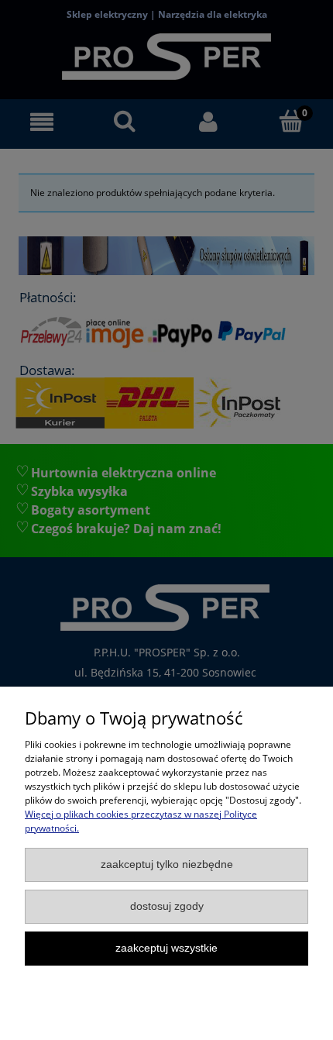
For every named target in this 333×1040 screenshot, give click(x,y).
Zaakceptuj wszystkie (166, 948)
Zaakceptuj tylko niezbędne (167, 864)
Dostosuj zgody (167, 906)
